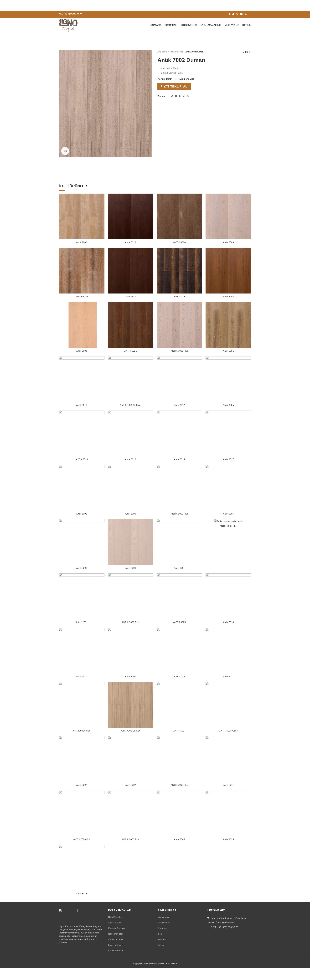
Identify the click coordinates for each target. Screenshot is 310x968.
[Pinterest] (180, 96)
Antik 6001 (228, 351)
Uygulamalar (163, 917)
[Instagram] (237, 14)
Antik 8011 (228, 785)
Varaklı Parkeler (116, 939)
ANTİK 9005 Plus (179, 785)
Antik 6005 (228, 405)
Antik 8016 (130, 459)
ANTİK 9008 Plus (228, 526)
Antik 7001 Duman (130, 730)
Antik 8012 (179, 405)
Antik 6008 (81, 568)
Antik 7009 (228, 242)
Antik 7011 (130, 296)
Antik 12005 (179, 296)
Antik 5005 (179, 839)
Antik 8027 (228, 676)
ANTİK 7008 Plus (179, 351)
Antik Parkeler (176, 52)
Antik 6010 (81, 676)
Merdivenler (163, 922)
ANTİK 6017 (179, 730)
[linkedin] (184, 96)
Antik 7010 (228, 622)
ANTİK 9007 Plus (179, 513)
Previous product (243, 51)
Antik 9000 (81, 242)
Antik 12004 (179, 676)
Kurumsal (162, 928)
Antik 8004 (228, 296)
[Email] (176, 96)
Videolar (161, 939)
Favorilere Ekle (186, 79)
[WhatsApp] (246, 14)
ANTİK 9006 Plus (130, 622)
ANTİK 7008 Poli (81, 839)
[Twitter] (233, 14)
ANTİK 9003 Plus (130, 839)
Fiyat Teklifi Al (174, 86)
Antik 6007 (130, 785)
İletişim (161, 945)
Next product (249, 51)
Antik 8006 (81, 513)
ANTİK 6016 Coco (228, 730)
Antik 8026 (130, 242)
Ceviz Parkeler (115, 950)
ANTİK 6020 (179, 242)
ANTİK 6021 (130, 351)
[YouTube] (241, 14)
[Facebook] (229, 14)
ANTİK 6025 (179, 622)
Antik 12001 (82, 622)
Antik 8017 (228, 459)
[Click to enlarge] (65, 151)
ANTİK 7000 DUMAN (130, 405)
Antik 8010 (81, 405)
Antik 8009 (130, 513)
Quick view (102, 206)
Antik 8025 (228, 839)
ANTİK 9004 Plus (81, 730)
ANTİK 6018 (81, 459)
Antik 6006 (228, 513)
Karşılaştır (166, 79)
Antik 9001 (130, 676)
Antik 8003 (81, 351)
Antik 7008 (130, 568)
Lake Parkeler (115, 945)
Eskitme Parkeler (116, 928)
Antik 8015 (81, 893)
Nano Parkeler (115, 933)
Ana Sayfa (162, 52)
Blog (159, 933)
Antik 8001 (179, 568)
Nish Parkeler (115, 917)
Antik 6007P (82, 296)
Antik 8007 (81, 785)
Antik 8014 (179, 459)
